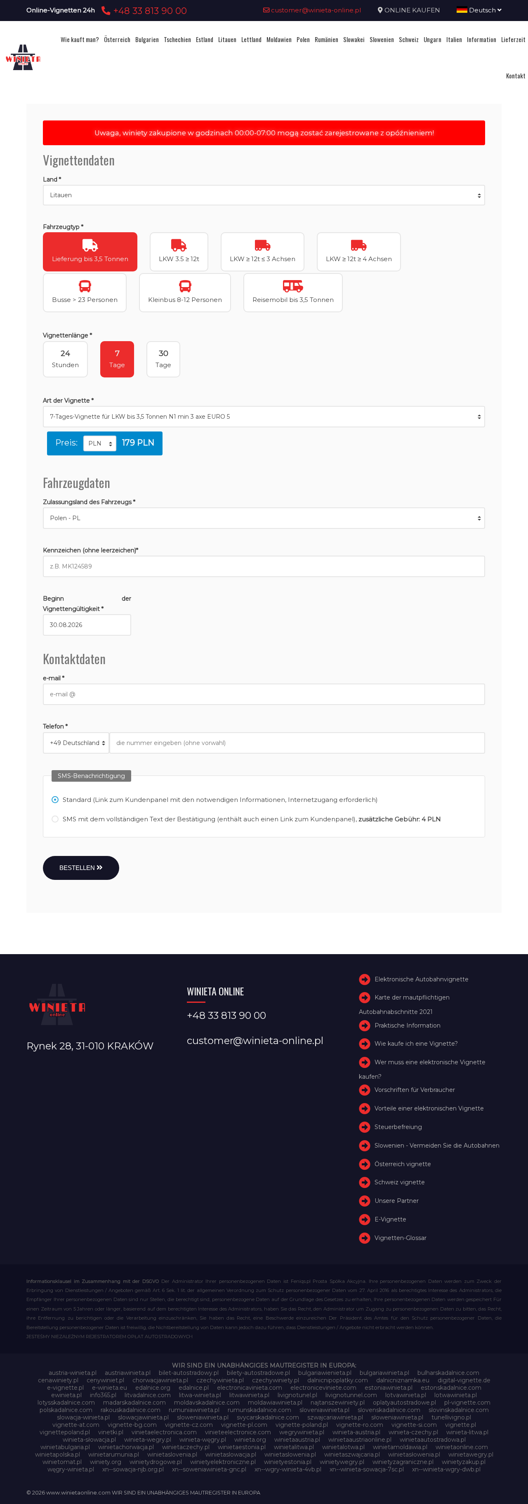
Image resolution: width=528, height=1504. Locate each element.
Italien (454, 39)
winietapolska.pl (57, 1454)
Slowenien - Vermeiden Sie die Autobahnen (437, 1145)
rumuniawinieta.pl (194, 1410)
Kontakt (516, 75)
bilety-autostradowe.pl (258, 1373)
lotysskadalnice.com (66, 1402)
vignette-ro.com (359, 1425)
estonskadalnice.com (451, 1387)
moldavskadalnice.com (207, 1402)
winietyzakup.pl (464, 1462)
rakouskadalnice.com (130, 1410)
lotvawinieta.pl (405, 1395)
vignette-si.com (414, 1425)
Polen (303, 39)
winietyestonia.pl (287, 1462)
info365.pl (103, 1395)
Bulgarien (147, 39)
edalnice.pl (194, 1387)
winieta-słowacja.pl (89, 1439)
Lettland (251, 39)
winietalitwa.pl (294, 1447)
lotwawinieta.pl (455, 1395)
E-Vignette (390, 1219)
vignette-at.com (75, 1425)
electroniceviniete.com (323, 1387)
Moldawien (279, 39)
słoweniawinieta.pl (397, 1417)
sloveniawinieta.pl (324, 1410)
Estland (204, 39)
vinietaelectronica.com (164, 1432)
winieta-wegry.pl (147, 1439)
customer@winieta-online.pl (315, 10)
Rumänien (326, 39)
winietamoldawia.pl (400, 1447)
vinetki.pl (110, 1432)
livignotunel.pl (297, 1395)
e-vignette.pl (65, 1387)
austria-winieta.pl (73, 1373)
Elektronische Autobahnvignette (422, 979)
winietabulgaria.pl (65, 1447)
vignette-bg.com (132, 1425)
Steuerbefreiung (398, 1127)
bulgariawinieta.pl (384, 1373)
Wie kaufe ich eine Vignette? (416, 1044)
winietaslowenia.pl (290, 1454)
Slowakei (354, 39)
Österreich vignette (403, 1164)
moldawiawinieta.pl (275, 1402)
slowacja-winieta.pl (83, 1417)
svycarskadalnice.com (268, 1417)
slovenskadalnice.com (389, 1410)
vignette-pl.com (244, 1425)
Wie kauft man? (80, 39)
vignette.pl (460, 1425)
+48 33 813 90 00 (149, 10)
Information (481, 39)
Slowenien (382, 39)
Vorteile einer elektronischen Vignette (429, 1108)
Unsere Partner (397, 1201)
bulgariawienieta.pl (324, 1373)
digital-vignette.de (464, 1380)
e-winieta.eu (109, 1387)
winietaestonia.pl (242, 1447)
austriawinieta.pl (128, 1373)
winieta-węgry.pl (202, 1439)
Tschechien (177, 39)
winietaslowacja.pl (230, 1454)
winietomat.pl (62, 1462)
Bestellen (78, 867)
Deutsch (482, 10)
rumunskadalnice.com (259, 1410)
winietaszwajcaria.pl (352, 1454)
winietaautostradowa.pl (433, 1439)
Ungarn (432, 39)
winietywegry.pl (342, 1462)
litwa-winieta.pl (200, 1395)
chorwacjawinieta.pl (160, 1380)
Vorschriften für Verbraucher (415, 1090)
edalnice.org (152, 1387)
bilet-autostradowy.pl (189, 1373)
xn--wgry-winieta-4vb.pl (288, 1469)
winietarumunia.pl (113, 1454)
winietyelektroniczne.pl (223, 1462)
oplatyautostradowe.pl (404, 1402)
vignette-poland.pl (302, 1425)
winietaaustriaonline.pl (359, 1439)
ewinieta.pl (66, 1395)
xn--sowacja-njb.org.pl (133, 1469)
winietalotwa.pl (343, 1447)
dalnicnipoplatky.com (337, 1380)
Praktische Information (408, 1025)
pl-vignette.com (467, 1402)
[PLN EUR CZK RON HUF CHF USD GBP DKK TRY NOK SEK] (99, 443)
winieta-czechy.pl (413, 1432)
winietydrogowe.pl (156, 1462)
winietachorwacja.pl (126, 1447)
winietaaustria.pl (297, 1439)
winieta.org (250, 1439)
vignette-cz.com (189, 1425)
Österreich (117, 39)
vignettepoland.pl (65, 1432)
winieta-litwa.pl (467, 1432)
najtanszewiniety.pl (338, 1402)
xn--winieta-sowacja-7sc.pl (367, 1469)
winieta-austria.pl (356, 1432)
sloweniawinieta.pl (203, 1417)
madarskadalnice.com (134, 1402)
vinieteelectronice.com (238, 1432)
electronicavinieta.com (249, 1387)
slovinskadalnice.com (459, 1410)
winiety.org (105, 1462)
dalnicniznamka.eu (402, 1380)
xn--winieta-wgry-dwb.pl (446, 1469)
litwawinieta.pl (249, 1395)
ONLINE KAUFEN (412, 10)
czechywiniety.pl (275, 1380)
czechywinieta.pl (220, 1380)
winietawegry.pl (470, 1454)
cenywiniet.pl (105, 1380)
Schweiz (409, 39)
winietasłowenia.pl (414, 1454)
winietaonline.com (462, 1447)
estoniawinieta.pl (388, 1387)
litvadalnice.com (148, 1395)
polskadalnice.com (66, 1410)
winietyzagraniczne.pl (403, 1462)
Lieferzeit (513, 39)
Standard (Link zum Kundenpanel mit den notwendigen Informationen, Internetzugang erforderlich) (220, 800)
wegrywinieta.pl (301, 1432)
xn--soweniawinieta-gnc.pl (209, 1469)
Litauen (227, 39)
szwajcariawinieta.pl (335, 1417)
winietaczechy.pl (186, 1447)
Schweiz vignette (400, 1182)
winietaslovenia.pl (172, 1454)
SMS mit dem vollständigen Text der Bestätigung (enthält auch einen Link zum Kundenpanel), (252, 819)
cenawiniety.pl (58, 1380)
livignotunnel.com (351, 1395)
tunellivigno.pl (451, 1417)
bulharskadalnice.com (448, 1373)
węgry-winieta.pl (70, 1469)
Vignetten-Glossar (401, 1238)
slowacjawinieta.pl (143, 1417)
